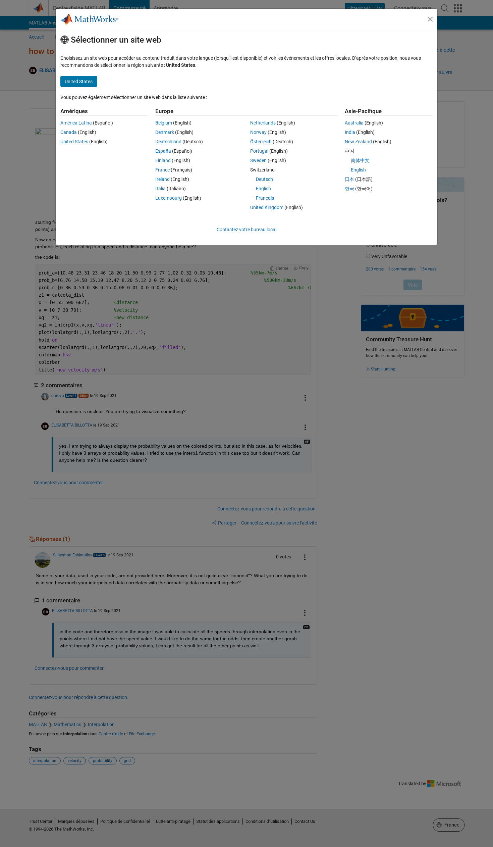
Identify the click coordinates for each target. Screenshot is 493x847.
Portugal (259, 151)
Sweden (258, 160)
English (263, 188)
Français (265, 198)
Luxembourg (168, 198)
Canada (68, 132)
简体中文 (360, 160)
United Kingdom (266, 207)
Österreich (261, 141)
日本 (349, 179)
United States (74, 141)
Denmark (164, 132)
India (350, 132)
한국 (349, 188)
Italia (160, 188)
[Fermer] (430, 19)
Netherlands (263, 123)
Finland (163, 160)
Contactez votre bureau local (246, 229)
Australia (354, 123)
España (163, 151)
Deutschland (168, 141)
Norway (258, 132)
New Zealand (358, 141)
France (162, 169)
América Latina (76, 123)
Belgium (163, 123)
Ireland (162, 179)
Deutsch (264, 179)
